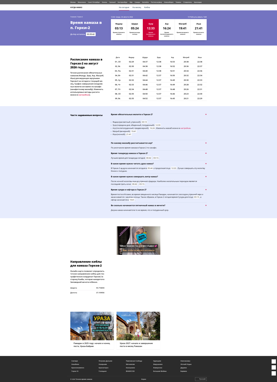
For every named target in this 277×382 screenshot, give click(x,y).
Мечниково (130, 364)
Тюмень (178, 2)
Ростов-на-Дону (156, 2)
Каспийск (145, 2)
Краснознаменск (77, 368)
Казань (104, 2)
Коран (143, 379)
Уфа (131, 2)
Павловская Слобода (134, 361)
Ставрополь (187, 2)
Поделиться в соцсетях (274, 367)
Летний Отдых (186, 364)
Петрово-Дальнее (105, 361)
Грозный (112, 2)
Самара (137, 2)
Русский (202, 379)
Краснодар (198, 2)
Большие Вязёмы (160, 371)
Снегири (74, 361)
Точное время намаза (84, 379)
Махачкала (82, 2)
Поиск (206, 7)
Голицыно (103, 371)
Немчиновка (185, 361)
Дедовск (183, 368)
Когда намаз (76, 7)
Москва (73, 2)
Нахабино (75, 364)
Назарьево (103, 364)
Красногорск (103, 368)
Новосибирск (168, 2)
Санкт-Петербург (94, 2)
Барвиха (183, 371)
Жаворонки (157, 368)
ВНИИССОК (130, 371)
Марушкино (158, 364)
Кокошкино (130, 368)
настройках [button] (84, 95)
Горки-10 (74, 371)
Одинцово (157, 361)
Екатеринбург (122, 2)
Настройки (274, 373)
